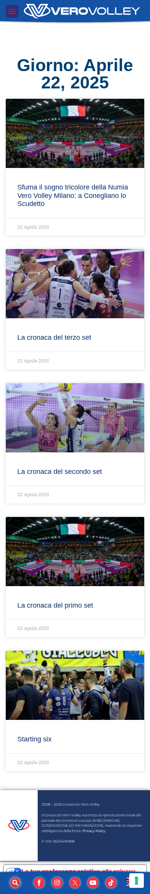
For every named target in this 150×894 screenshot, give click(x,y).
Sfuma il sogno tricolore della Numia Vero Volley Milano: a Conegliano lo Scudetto (72, 195)
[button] (12, 11)
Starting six (34, 739)
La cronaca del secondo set (59, 471)
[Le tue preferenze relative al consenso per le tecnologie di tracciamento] (136, 880)
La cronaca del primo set (55, 605)
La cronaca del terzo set (54, 337)
